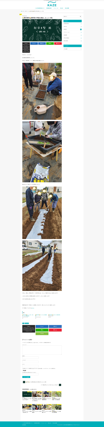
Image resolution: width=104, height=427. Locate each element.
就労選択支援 (66, 23)
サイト (23, 364)
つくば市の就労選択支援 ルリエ (39, 8)
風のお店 (61, 8)
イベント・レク (56, 8)
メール (24, 360)
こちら (33, 307)
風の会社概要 (67, 8)
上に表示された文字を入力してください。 (29, 372)
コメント (24, 344)
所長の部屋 (66, 40)
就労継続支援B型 (48, 8)
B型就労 (27, 323)
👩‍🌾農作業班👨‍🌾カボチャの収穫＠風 (54, 314)
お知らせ (65, 26)
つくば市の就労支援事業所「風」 (67, 424)
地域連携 (65, 35)
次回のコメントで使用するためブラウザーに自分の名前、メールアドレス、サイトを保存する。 (39, 368)
